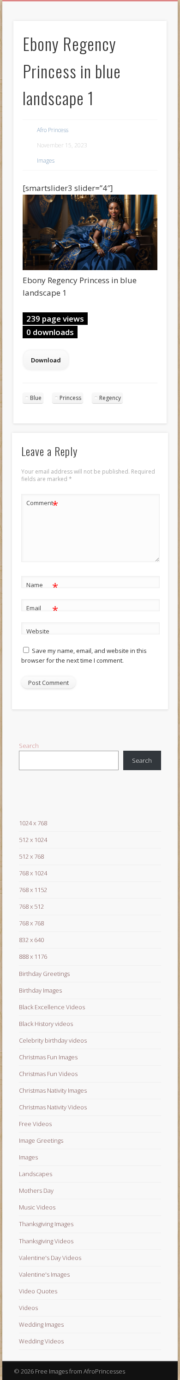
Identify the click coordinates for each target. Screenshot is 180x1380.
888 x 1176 (33, 956)
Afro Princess (52, 130)
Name (42, 586)
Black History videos (46, 1023)
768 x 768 (31, 923)
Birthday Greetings (44, 973)
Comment (42, 504)
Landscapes (35, 1174)
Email (42, 609)
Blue (36, 398)
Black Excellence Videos (52, 1007)
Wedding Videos (41, 1341)
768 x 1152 (33, 890)
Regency (110, 398)
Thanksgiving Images (46, 1224)
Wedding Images (41, 1324)
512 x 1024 (33, 840)
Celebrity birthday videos (53, 1040)
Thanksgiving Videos (46, 1241)
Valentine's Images (44, 1274)
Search (29, 745)
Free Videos (35, 1124)
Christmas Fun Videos (48, 1074)
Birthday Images (40, 990)
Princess (70, 398)
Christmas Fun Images (48, 1057)
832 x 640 (31, 940)
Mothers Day (36, 1190)
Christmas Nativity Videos (53, 1107)
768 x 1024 (33, 873)
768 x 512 (31, 906)
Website (37, 631)
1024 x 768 (33, 823)
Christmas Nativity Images (53, 1090)
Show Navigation (144, 83)
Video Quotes (38, 1291)
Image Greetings (41, 1140)
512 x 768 (31, 856)
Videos (28, 1308)
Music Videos (37, 1207)
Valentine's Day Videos (50, 1257)
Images (45, 161)
